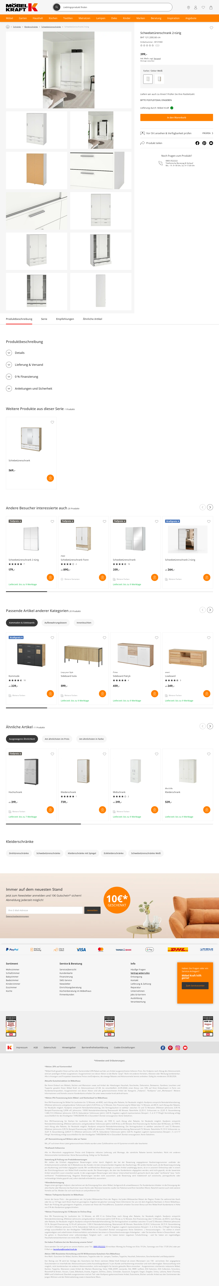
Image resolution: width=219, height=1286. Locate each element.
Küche (9, 991)
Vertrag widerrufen (140, 973)
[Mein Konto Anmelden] (195, 7)
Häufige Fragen (138, 969)
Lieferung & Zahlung (141, 983)
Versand (157, 58)
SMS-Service (66, 980)
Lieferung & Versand (29, 365)
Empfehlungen (65, 319)
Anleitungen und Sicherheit (33, 388)
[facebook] (163, 1047)
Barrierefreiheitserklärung (95, 1047)
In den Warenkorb (176, 117)
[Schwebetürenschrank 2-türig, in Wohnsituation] (68, 70)
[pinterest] (170, 1047)
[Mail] (211, 143)
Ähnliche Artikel (92, 319)
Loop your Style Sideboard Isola (74, 634)
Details (20, 353)
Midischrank (117, 750)
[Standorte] (188, 7)
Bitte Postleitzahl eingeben (156, 100)
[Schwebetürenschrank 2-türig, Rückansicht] (36, 170)
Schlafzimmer (13, 973)
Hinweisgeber (69, 1047)
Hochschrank (12, 750)
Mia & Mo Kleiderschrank (175, 750)
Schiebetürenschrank (17, 418)
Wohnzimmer (12, 969)
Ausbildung (136, 998)
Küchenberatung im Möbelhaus (75, 991)
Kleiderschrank (66, 750)
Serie (44, 319)
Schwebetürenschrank (122, 518)
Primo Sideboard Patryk (122, 634)
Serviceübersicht (68, 969)
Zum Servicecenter (195, 985)
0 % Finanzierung (26, 377)
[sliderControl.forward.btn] (210, 507)
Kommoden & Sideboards (22, 622)
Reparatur (136, 987)
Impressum (22, 1047)
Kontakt (134, 980)
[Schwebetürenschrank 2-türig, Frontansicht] (100, 211)
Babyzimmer (12, 976)
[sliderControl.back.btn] (203, 507)
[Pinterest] (204, 143)
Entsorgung (136, 976)
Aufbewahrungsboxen (56, 622)
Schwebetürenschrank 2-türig (21, 518)
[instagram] (177, 1047)
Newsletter (65, 983)
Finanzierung (66, 976)
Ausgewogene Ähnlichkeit (22, 738)
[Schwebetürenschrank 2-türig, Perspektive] (36, 130)
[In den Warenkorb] (50, 478)
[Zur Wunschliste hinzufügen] (211, 28)
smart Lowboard (171, 634)
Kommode (11, 634)
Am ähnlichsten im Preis (57, 738)
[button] (159, 79)
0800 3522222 (172, 160)
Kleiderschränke (20, 841)
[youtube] (185, 1047)
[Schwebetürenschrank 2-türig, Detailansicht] (100, 170)
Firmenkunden (67, 994)
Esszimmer (11, 987)
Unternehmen (138, 991)
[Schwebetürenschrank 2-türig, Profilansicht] (100, 291)
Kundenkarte (66, 973)
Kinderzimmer (13, 983)
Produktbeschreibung (19, 319)
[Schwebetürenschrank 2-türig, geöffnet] (100, 251)
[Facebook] (197, 143)
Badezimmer (12, 980)
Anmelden (92, 910)
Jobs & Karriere (138, 994)
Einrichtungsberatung (70, 987)
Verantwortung (138, 1001)
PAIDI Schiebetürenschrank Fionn (75, 518)
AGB (36, 1047)
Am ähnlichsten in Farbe (91, 738)
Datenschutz (50, 1047)
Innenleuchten (84, 622)
